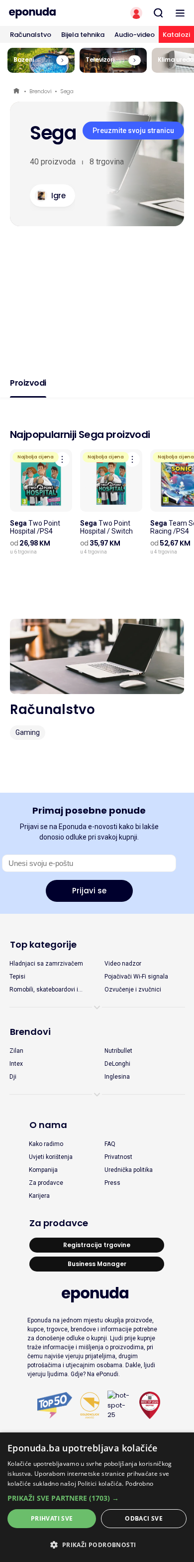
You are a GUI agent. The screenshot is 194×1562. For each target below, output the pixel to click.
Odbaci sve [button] (144, 1518)
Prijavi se (89, 890)
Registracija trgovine (96, 1245)
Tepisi (17, 976)
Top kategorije (43, 944)
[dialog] (97, 1497)
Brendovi (40, 91)
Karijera (39, 1195)
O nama (48, 1125)
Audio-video (134, 34)
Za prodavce (46, 1182)
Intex (16, 1063)
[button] (97, 1498)
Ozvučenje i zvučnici (132, 989)
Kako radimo (46, 1143)
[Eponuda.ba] (48, 12)
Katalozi (176, 34)
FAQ (109, 1143)
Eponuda (17, 91)
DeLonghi (117, 1063)
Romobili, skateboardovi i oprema (43, 990)
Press (112, 1182)
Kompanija (43, 1169)
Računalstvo (30, 34)
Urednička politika (128, 1169)
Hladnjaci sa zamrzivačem (46, 963)
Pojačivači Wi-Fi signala (136, 976)
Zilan (16, 1050)
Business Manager (97, 1264)
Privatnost (118, 1156)
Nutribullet (118, 1050)
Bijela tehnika (82, 34)
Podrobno (139, 1483)
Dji (12, 1076)
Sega (67, 91)
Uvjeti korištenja (51, 1156)
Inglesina (117, 1076)
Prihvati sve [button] (52, 1518)
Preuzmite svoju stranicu (133, 131)
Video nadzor (122, 963)
